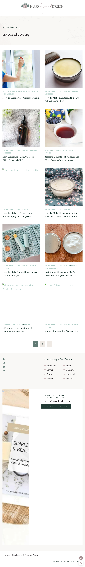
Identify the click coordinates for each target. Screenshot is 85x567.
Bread (50, 378)
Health (48, 150)
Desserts (70, 370)
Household (25, 91)
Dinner (50, 370)
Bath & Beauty (51, 91)
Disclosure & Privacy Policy (25, 555)
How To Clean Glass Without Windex (20, 97)
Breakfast (51, 365)
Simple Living (9, 94)
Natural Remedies (60, 150)
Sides (68, 365)
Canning (6, 324)
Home (7, 555)
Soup (49, 374)
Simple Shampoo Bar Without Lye (61, 331)
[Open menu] (42, 13)
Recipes (27, 324)
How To (35, 91)
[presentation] (21, 69)
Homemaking (13, 91)
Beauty (69, 378)
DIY (4, 91)
